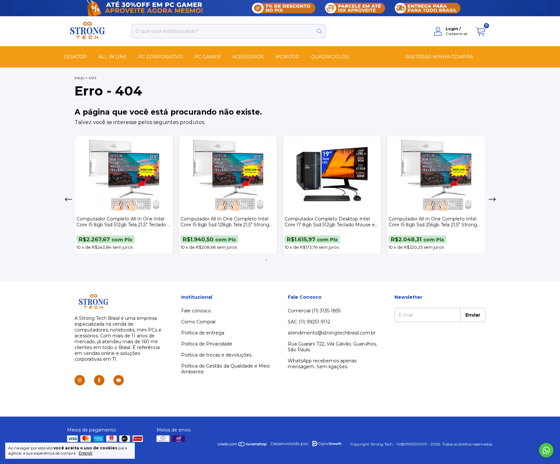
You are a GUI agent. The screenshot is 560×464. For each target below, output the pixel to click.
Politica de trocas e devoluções (216, 355)
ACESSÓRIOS (248, 57)
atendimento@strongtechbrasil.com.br (332, 333)
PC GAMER (207, 57)
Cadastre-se (456, 33)
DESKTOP (75, 57)
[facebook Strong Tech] (99, 380)
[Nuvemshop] (242, 445)
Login (452, 28)
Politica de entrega (202, 333)
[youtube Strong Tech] (118, 380)
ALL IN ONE (113, 57)
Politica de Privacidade (206, 344)
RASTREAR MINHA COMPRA (439, 57)
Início (79, 77)
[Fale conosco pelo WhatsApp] (546, 450)
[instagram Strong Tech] (80, 380)
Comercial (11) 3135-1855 (314, 311)
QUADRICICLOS (330, 57)
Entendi (85, 453)
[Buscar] (319, 31)
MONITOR (287, 57)
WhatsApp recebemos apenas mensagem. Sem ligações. (322, 364)
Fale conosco (196, 311)
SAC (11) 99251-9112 (309, 322)
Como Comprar (198, 322)
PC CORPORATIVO (160, 57)
